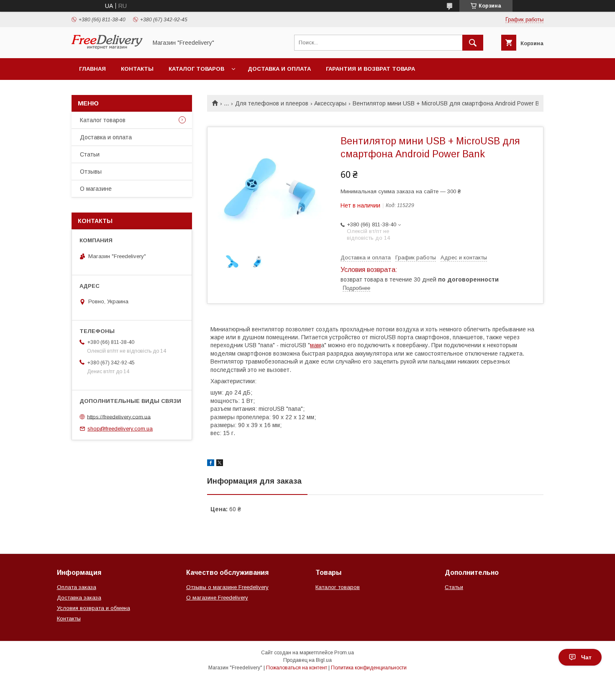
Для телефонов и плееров (271, 103)
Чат (586, 657)
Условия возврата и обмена (93, 608)
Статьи (90, 154)
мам (315, 345)
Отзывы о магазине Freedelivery (227, 587)
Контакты (137, 69)
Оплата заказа (76, 587)
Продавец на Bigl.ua (307, 660)
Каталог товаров (196, 69)
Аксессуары (330, 103)
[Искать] (472, 43)
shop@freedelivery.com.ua (120, 428)
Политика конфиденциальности (369, 668)
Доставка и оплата (279, 69)
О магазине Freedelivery (217, 597)
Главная (92, 69)
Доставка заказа (79, 597)
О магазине (96, 188)
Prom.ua (344, 653)
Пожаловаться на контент (296, 668)
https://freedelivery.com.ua (119, 416)
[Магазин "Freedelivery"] (107, 47)
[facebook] (210, 464)
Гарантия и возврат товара (370, 69)
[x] (219, 464)
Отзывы (91, 171)
